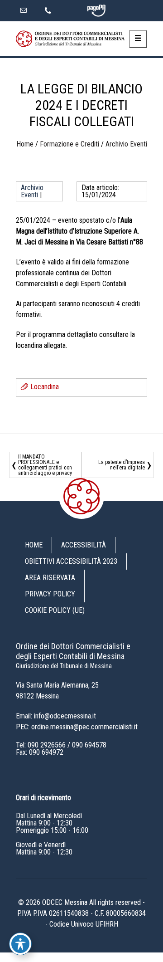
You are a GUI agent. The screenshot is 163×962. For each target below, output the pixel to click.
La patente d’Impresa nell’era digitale (121, 464)
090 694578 (89, 745)
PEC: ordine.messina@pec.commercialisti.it (77, 727)
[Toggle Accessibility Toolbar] (20, 944)
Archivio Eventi (126, 144)
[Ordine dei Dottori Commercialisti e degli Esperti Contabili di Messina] (70, 38)
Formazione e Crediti (69, 144)
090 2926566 (47, 745)
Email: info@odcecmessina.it (56, 716)
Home (25, 144)
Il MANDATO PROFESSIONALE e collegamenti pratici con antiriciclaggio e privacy (45, 465)
